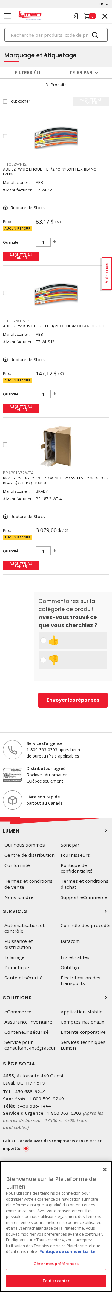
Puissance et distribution (18, 944)
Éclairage (14, 957)
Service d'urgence (44, 743)
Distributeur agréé (46, 768)
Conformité (17, 865)
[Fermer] (104, 1169)
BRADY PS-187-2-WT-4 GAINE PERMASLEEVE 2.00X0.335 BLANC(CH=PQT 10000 (55, 480)
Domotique (16, 967)
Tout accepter (56, 1280)
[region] (56, 1226)
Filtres (27, 72)
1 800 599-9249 (46, 1099)
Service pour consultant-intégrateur (30, 1045)
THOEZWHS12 (16, 320)
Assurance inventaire (28, 1022)
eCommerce (17, 1012)
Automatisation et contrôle (24, 928)
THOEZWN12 (15, 164)
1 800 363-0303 (64, 1113)
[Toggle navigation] (7, 16)
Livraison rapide (43, 797)
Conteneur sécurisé (26, 1032)
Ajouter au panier (21, 256)
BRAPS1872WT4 (18, 472)
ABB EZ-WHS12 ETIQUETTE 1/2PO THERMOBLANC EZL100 (54, 326)
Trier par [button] (81, 72)
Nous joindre (18, 897)
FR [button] (101, 4)
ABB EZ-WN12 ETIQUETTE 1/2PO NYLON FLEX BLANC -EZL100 (51, 172)
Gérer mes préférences (56, 1263)
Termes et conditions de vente (28, 884)
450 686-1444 (35, 1106)
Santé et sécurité (23, 978)
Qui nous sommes (24, 845)
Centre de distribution (29, 855)
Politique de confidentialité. (67, 1251)
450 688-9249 (30, 1091)
